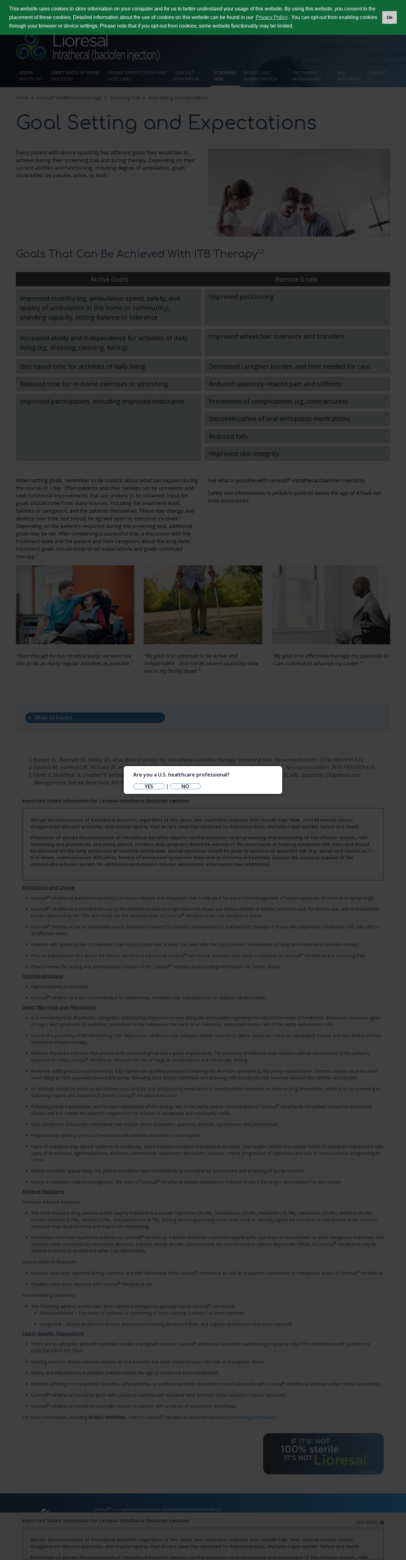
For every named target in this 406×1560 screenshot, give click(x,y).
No (185, 786)
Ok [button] (390, 17)
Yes (149, 786)
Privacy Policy (272, 17)
